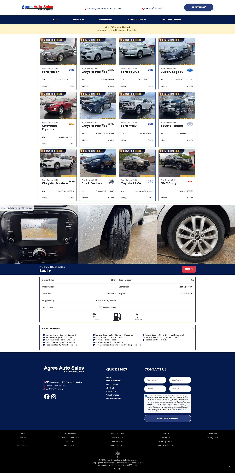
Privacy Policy (182, 409)
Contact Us (111, 391)
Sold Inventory (14, 208)
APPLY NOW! (199, 7)
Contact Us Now (167, 418)
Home (56, 19)
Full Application (117, 434)
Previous (10, 234)
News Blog (213, 434)
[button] (117, 337)
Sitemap (22, 438)
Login (118, 468)
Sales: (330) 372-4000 (153, 8)
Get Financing (112, 384)
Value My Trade (112, 395)
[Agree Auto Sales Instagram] (54, 398)
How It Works (117, 438)
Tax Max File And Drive (70, 438)
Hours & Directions (114, 398)
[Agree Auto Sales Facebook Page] (46, 398)
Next (224, 234)
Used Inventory (22, 445)
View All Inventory (113, 380)
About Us (110, 388)
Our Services (117, 441)
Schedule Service (117, 445)
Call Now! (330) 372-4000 (56, 385)
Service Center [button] (136, 19)
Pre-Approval (69, 445)
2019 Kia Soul (27, 208)
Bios (22, 441)
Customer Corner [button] (171, 19)
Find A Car (78, 19)
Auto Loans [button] (105, 19)
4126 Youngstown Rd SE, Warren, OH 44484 (103, 8)
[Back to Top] (229, 467)
